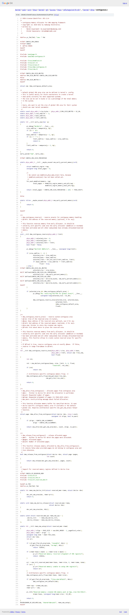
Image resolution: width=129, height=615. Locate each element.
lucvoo (53, 10)
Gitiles (12, 612)
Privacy (17, 612)
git (47, 10)
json (125, 612)
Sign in (125, 3)
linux (35, 10)
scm (29, 10)
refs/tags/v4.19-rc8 (71, 10)
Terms (23, 612)
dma (92, 10)
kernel (18, 10)
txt (120, 612)
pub (24, 10)
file (56, 15)
